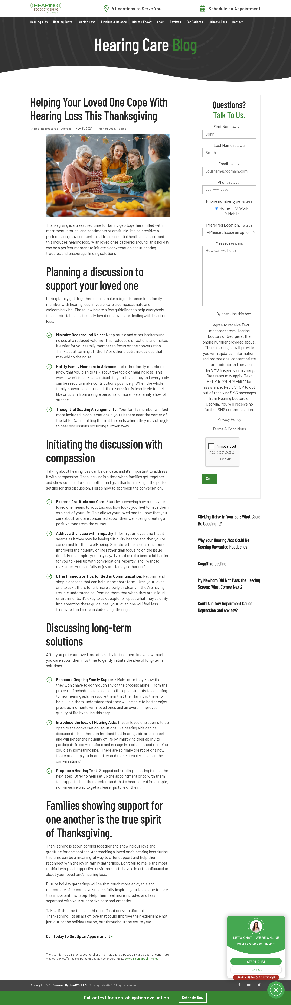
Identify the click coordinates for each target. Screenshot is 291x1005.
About (161, 22)
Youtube (249, 985)
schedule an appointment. (141, 958)
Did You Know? (142, 22)
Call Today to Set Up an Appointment (78, 936)
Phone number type (229, 201)
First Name (229, 126)
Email (229, 163)
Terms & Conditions (229, 428)
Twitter (259, 985)
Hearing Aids (39, 22)
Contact (237, 22)
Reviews (175, 22)
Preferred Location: (229, 224)
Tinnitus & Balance (114, 22)
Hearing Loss (87, 22)
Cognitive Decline (212, 563)
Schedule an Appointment (235, 8)
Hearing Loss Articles (111, 128)
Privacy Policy (229, 419)
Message (229, 243)
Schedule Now (192, 997)
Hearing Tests (62, 22)
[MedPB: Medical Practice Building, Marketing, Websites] (70, 985)
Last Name (229, 145)
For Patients (195, 22)
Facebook (239, 985)
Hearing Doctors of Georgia (52, 128)
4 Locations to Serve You (137, 8)
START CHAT (256, 961)
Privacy (35, 985)
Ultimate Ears (218, 22)
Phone (229, 182)
